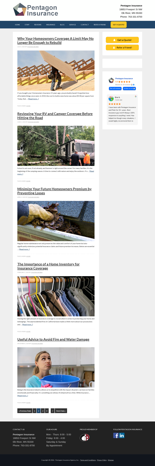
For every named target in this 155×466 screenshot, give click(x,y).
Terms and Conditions (88, 460)
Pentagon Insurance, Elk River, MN (35, 9)
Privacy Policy (102, 460)
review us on (128, 88)
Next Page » (61, 411)
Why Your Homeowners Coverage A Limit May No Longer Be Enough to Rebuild (55, 40)
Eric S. (117, 97)
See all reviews (115, 88)
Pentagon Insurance (124, 79)
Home (28, 106)
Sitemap (111, 460)
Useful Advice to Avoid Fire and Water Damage (53, 339)
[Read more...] (33, 99)
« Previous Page (25, 411)
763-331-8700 (135, 17)
